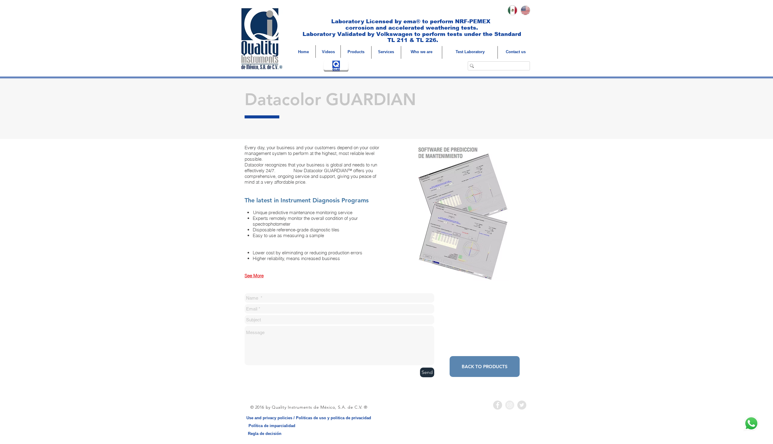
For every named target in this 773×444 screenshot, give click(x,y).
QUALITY (284, 10)
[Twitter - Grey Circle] (521, 405)
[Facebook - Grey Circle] (497, 405)
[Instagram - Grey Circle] (509, 405)
